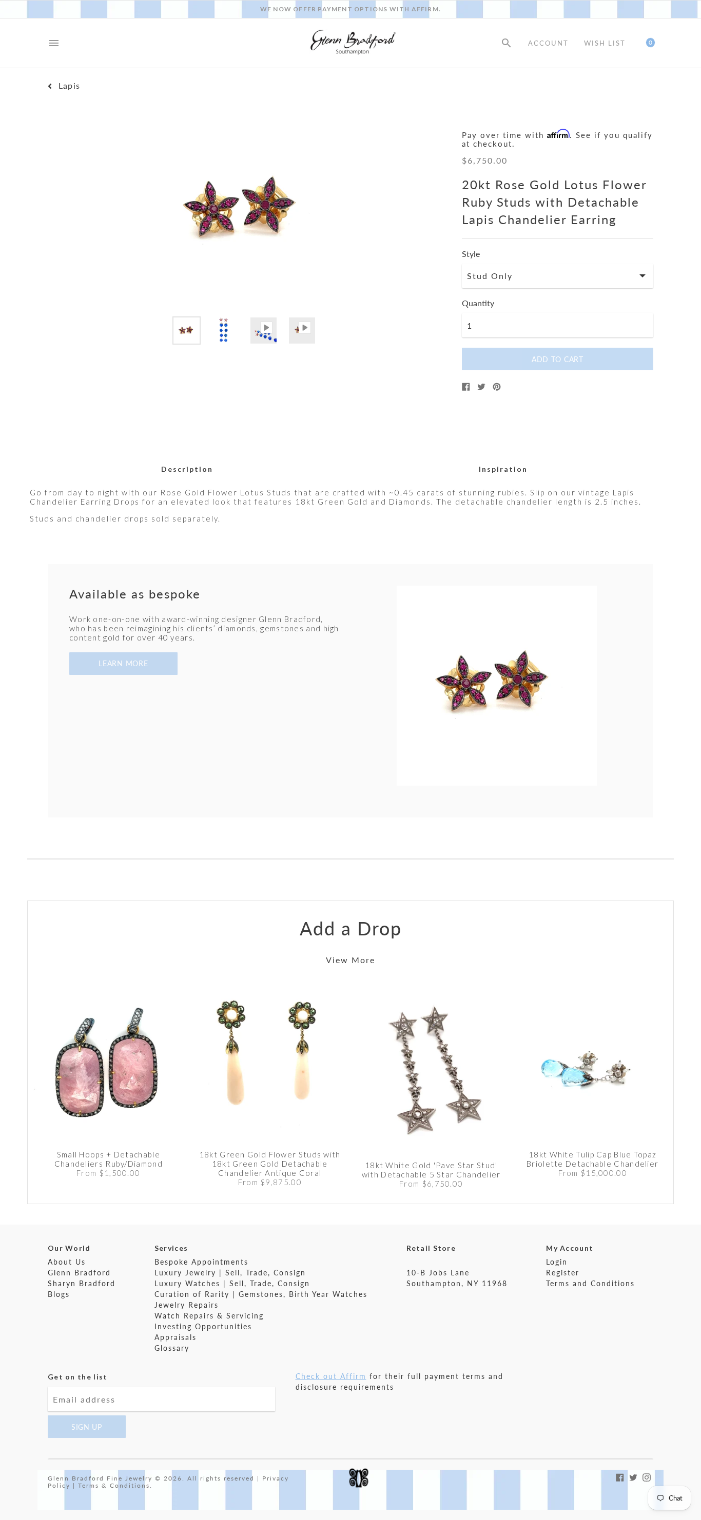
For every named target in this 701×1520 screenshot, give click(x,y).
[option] (186, 330)
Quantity (478, 303)
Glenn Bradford (79, 1272)
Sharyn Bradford (81, 1283)
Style (471, 253)
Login (557, 1261)
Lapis (69, 85)
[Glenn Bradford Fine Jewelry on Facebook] (620, 1476)
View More (350, 960)
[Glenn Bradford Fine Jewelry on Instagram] (646, 1476)
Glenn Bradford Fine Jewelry (100, 1478)
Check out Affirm (331, 1376)
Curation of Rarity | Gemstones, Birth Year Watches (260, 1294)
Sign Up (86, 1427)
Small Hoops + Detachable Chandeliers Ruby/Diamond (108, 1159)
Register (562, 1272)
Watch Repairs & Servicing (209, 1315)
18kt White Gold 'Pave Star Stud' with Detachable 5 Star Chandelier (431, 1170)
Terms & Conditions (114, 1485)
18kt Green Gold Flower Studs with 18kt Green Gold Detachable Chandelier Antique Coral (270, 1163)
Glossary (171, 1348)
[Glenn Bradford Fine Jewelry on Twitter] (633, 1476)
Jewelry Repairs (186, 1305)
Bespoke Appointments (201, 1261)
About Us (67, 1261)
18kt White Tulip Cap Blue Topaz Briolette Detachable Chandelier (592, 1159)
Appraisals (175, 1337)
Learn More (123, 663)
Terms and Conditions (590, 1283)
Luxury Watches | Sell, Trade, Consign (232, 1283)
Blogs (59, 1294)
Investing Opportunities (203, 1326)
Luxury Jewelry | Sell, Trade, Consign (230, 1272)
